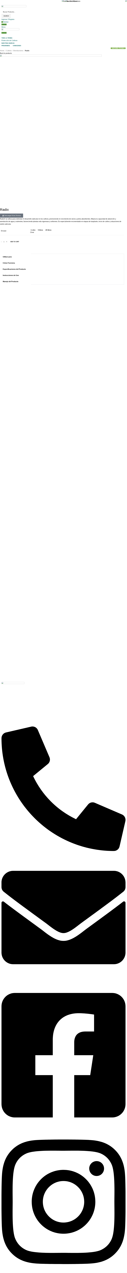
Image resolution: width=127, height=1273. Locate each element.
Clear (32, 232)
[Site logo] (13, 7)
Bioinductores (18, 50)
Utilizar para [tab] (7, 257)
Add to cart (14, 241)
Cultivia (9, 50)
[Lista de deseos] (2, 251)
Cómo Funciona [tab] (9, 263)
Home (2, 50)
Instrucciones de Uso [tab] (11, 275)
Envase (3, 231)
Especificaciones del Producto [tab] (14, 269)
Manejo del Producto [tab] (10, 281)
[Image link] (12, 684)
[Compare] (2, 246)
